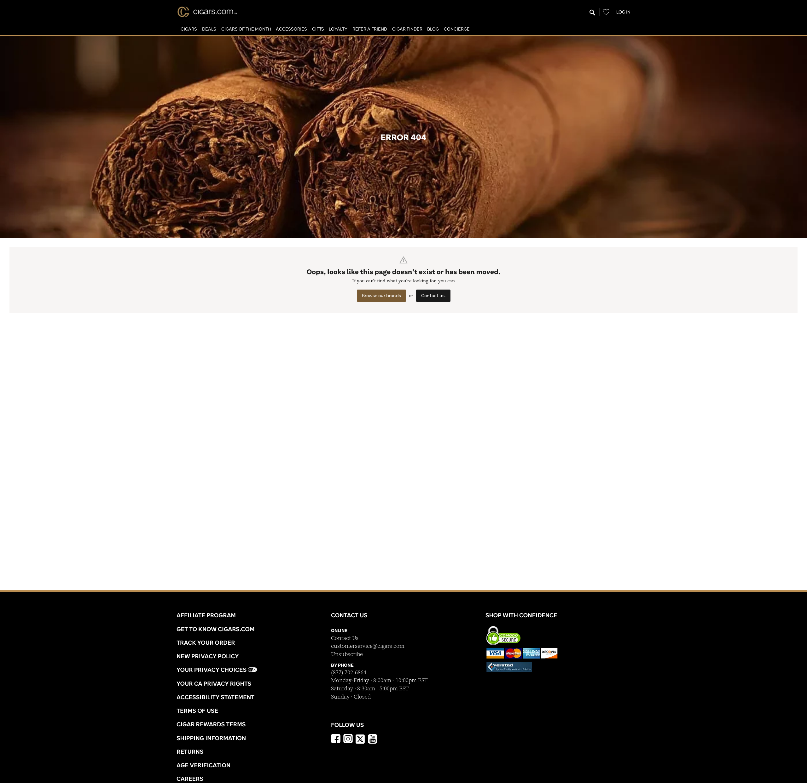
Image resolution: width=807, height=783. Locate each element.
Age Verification (203, 765)
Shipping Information (211, 738)
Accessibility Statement (215, 697)
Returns (190, 751)
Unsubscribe (347, 654)
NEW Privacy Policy (208, 656)
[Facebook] (335, 739)
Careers (190, 778)
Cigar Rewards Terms (211, 724)
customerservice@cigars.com (367, 646)
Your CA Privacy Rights (214, 683)
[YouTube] (372, 739)
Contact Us (344, 638)
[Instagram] (348, 739)
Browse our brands (381, 295)
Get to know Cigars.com (216, 629)
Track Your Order (206, 642)
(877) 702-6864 (348, 672)
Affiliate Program (206, 615)
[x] (360, 738)
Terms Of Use (197, 710)
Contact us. (433, 295)
